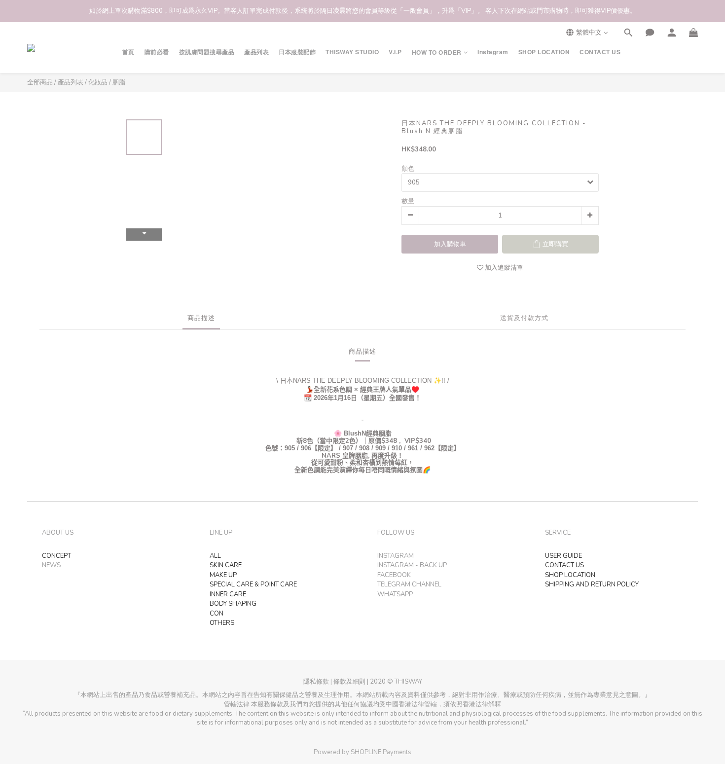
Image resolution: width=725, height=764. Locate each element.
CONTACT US (600, 52)
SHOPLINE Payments (381, 752)
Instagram (492, 52)
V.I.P (395, 52)
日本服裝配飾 (297, 52)
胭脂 (118, 82)
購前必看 (157, 52)
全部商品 (40, 82)
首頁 (128, 52)
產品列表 (256, 52)
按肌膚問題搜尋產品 (207, 52)
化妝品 (98, 82)
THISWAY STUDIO (352, 52)
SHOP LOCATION (544, 52)
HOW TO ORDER (437, 52)
